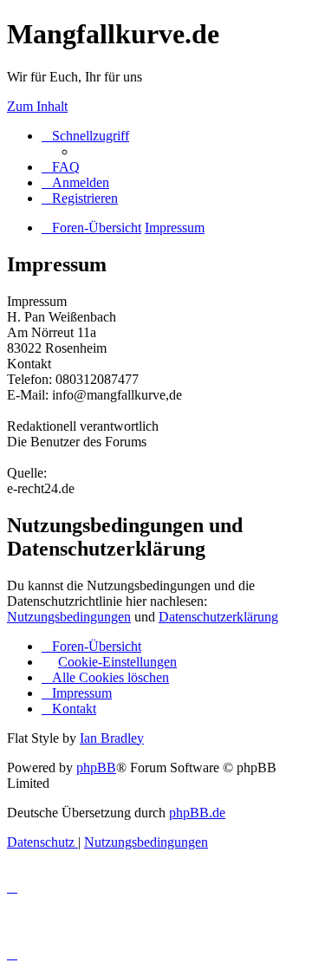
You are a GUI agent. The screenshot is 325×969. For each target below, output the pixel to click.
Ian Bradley (112, 738)
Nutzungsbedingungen (69, 616)
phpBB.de (197, 812)
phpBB (96, 767)
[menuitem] (61, 166)
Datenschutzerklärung (218, 616)
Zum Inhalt (37, 106)
